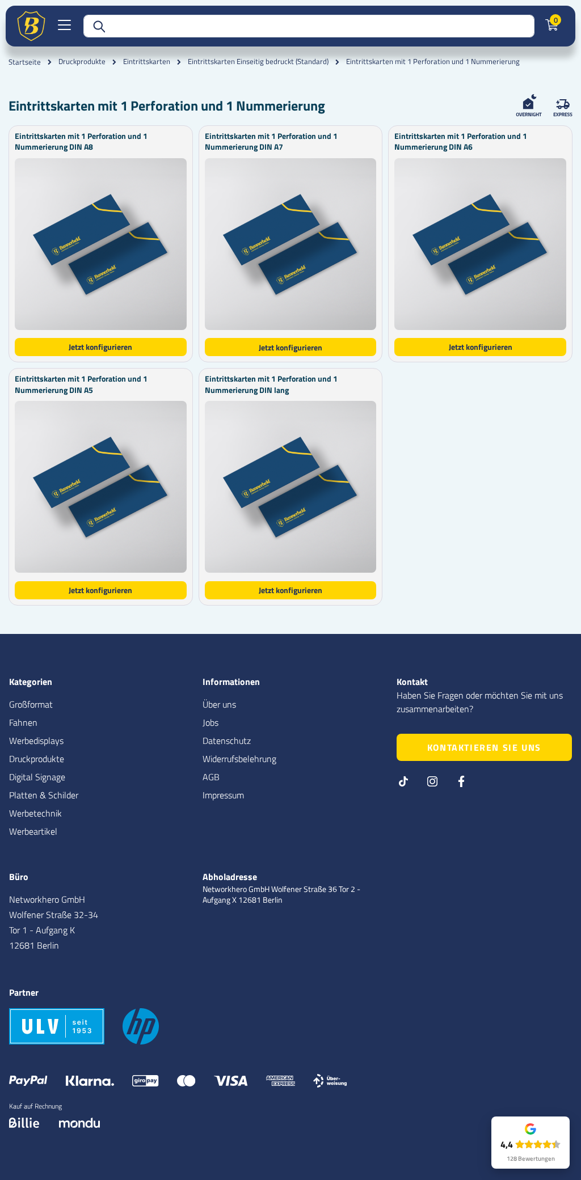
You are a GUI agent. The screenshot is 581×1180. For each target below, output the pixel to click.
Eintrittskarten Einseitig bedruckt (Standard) (258, 61)
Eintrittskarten (146, 61)
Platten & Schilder (43, 795)
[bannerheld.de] (31, 26)
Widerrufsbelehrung (239, 758)
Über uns (219, 704)
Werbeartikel (33, 831)
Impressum (223, 795)
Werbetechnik (35, 813)
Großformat (31, 704)
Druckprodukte (82, 61)
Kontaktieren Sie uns (484, 747)
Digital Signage (37, 777)
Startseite (25, 62)
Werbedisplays (36, 740)
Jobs (210, 722)
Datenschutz (227, 740)
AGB (211, 777)
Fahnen (23, 722)
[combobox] (308, 26)
